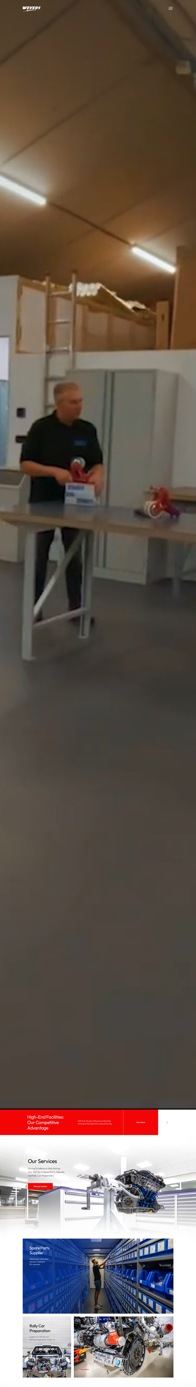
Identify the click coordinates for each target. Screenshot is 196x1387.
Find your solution (40, 1186)
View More (140, 1122)
